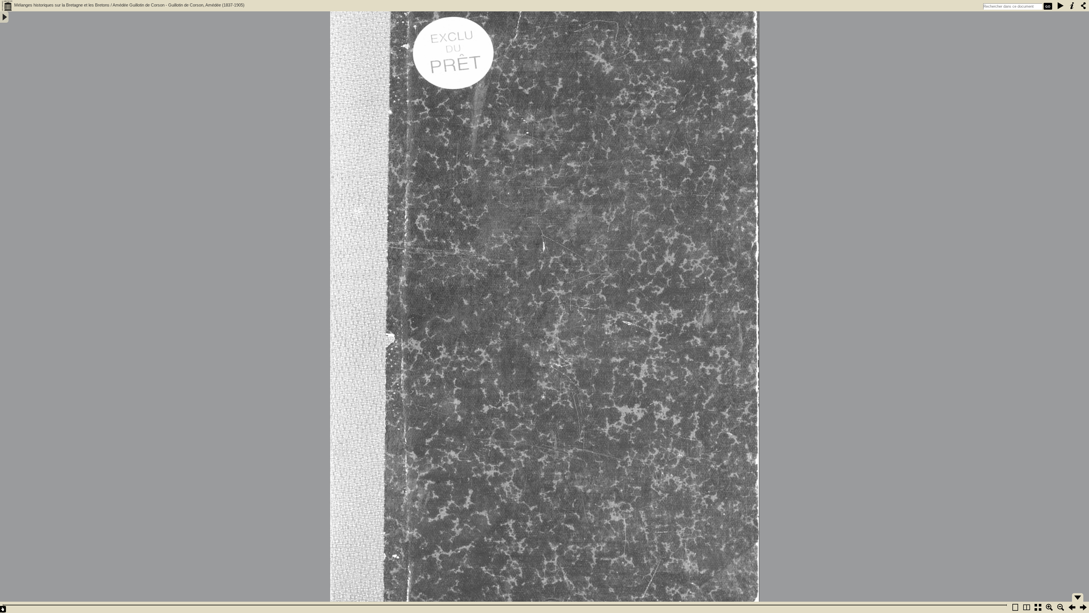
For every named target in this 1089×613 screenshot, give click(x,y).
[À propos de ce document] (1072, 5)
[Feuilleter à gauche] (1072, 607)
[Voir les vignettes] (1038, 607)
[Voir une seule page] (1015, 607)
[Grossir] (1049, 607)
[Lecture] (1060, 5)
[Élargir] (1060, 607)
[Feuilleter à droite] (1083, 607)
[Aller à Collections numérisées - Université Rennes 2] (7, 5)
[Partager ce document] (1083, 5)
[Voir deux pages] (1026, 607)
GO (1047, 6)
